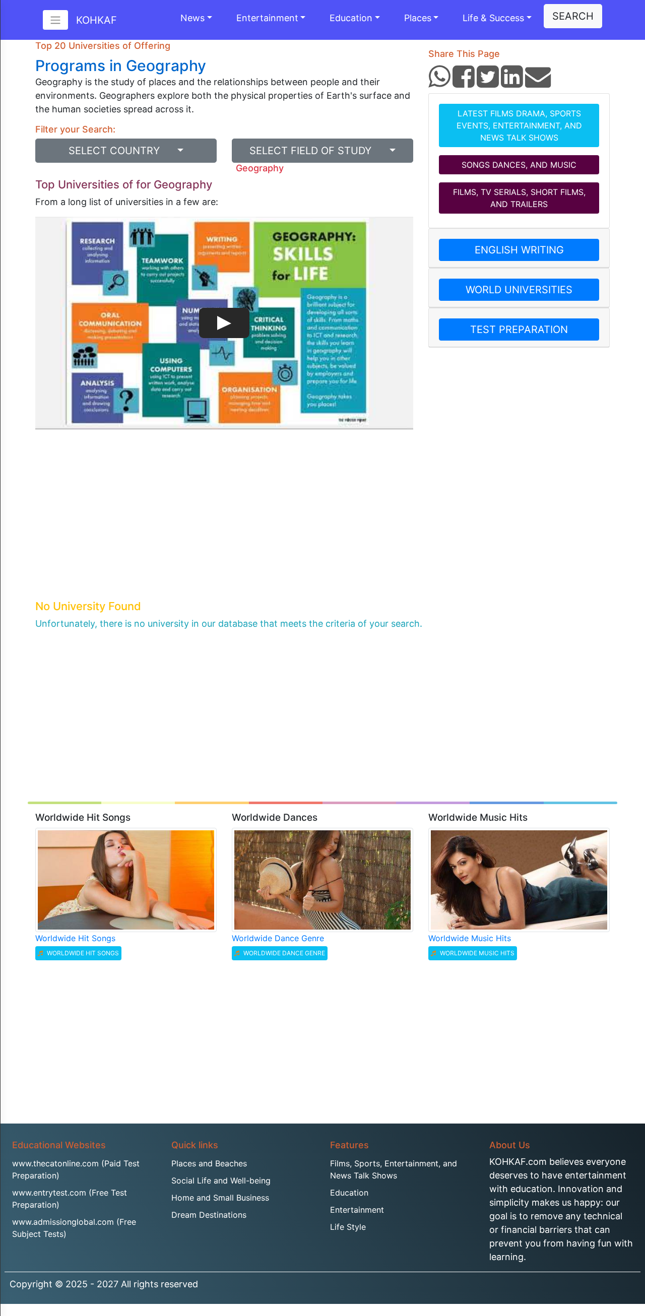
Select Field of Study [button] (317, 151)
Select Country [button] (122, 151)
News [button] (192, 18)
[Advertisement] (224, 522)
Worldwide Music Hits (469, 938)
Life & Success (493, 18)
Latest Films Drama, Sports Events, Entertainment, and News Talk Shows (519, 125)
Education (351, 18)
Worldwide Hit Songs (75, 938)
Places (417, 18)
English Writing (519, 250)
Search (573, 16)
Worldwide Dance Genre (278, 938)
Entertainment (267, 18)
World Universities (519, 290)
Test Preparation (519, 329)
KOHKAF (96, 20)
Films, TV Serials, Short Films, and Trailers (519, 198)
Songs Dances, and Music (519, 165)
